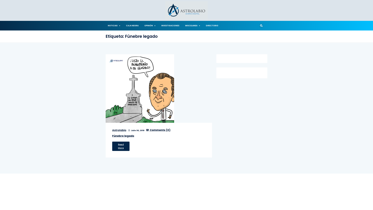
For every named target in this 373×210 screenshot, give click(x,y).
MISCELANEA (191, 25)
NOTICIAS (113, 25)
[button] (261, 26)
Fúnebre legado (123, 136)
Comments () (159, 130)
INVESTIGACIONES (170, 25)
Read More (121, 146)
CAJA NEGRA (132, 25)
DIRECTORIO (212, 25)
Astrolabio (119, 130)
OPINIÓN (148, 25)
